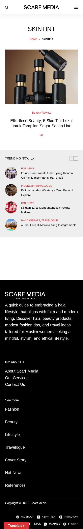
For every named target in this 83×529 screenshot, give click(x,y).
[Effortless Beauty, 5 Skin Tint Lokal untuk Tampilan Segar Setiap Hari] (41, 77)
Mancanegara (30, 220)
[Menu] (76, 7)
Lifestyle (12, 434)
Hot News (27, 168)
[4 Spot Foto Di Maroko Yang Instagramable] (11, 225)
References (15, 485)
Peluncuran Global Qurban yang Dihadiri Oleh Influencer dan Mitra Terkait (47, 175)
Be (7, 422)
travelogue (44, 185)
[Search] (6, 7)
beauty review (41, 112)
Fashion (12, 409)
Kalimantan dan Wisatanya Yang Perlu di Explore (47, 193)
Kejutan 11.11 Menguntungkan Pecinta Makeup (45, 210)
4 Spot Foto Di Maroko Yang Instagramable (48, 225)
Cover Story (15, 460)
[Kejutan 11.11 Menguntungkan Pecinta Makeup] (11, 207)
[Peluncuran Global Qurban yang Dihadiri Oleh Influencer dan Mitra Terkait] (11, 173)
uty (15, 422)
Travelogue (15, 447)
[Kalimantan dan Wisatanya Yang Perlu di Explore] (11, 190)
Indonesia (27, 185)
